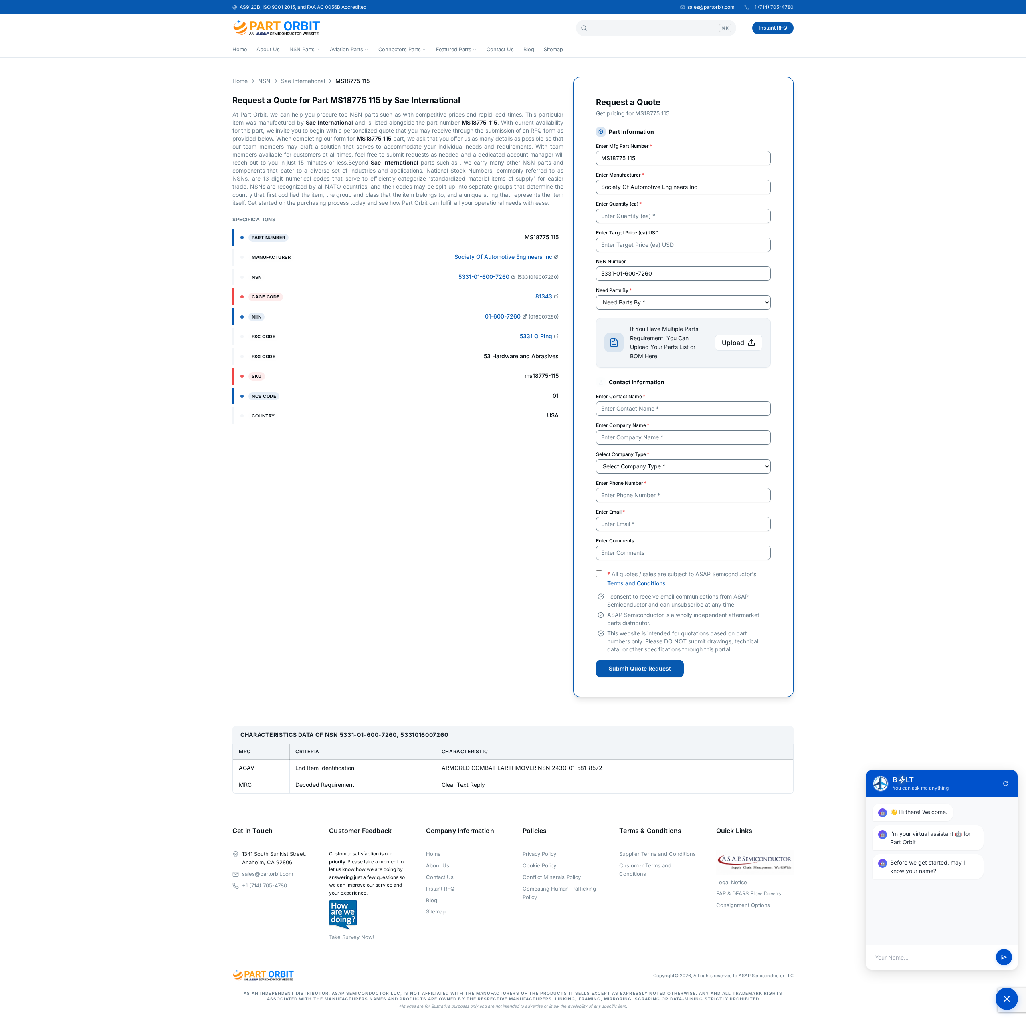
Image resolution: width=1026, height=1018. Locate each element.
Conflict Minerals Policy (552, 877)
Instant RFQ (773, 27)
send (1004, 957)
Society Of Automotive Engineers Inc (503, 256)
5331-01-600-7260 (483, 276)
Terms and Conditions (636, 583)
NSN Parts (302, 49)
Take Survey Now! (351, 937)
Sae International (303, 80)
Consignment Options (743, 905)
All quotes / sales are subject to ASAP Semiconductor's (681, 578)
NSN (264, 80)
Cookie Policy (539, 865)
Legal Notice (731, 882)
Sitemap (553, 49)
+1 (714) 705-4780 (772, 7)
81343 (543, 296)
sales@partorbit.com (711, 7)
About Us (268, 49)
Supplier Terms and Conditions (657, 854)
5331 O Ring (536, 336)
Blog (528, 49)
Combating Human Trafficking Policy (559, 892)
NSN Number (611, 261)
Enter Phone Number (621, 483)
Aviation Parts (346, 49)
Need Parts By (614, 290)
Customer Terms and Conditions (645, 869)
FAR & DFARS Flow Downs (748, 893)
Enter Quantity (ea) (619, 204)
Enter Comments (615, 541)
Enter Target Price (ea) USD (627, 233)
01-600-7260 (503, 316)
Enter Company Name (622, 425)
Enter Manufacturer (620, 175)
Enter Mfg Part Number (624, 146)
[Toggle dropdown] (317, 49)
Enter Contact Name (620, 396)
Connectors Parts (399, 49)
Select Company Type (622, 454)
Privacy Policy (539, 854)
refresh (1006, 783)
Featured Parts (453, 49)
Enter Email (610, 512)
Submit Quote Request (640, 668)
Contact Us (500, 49)
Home (239, 49)
